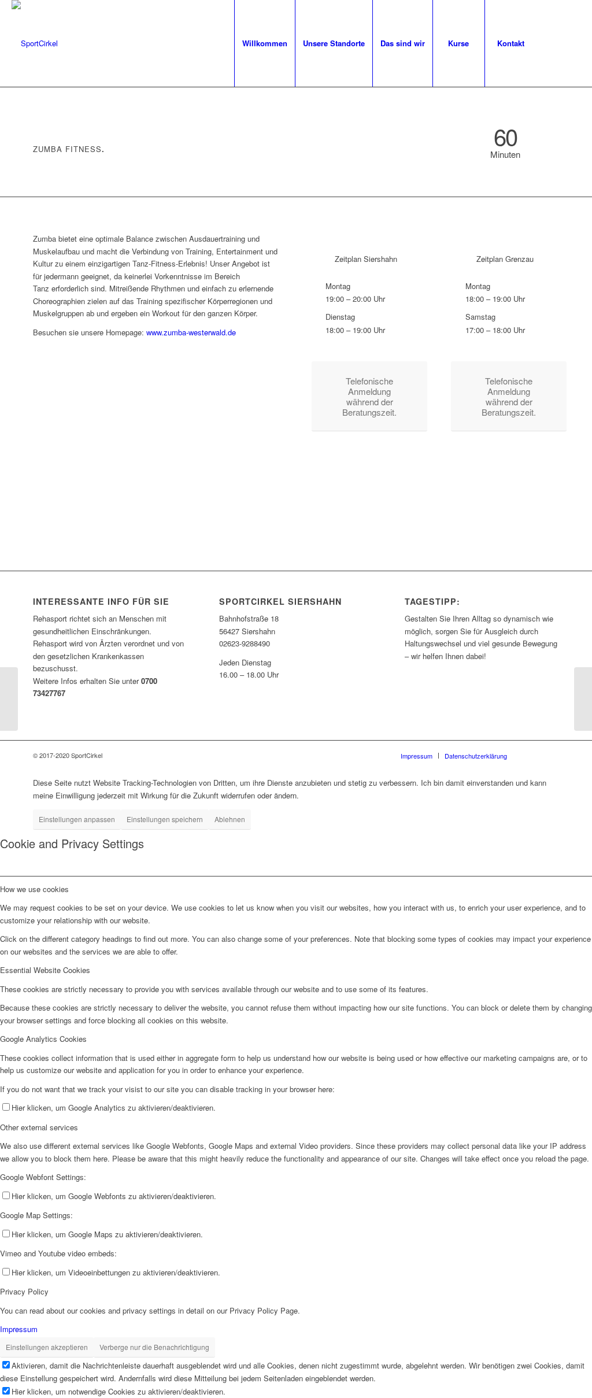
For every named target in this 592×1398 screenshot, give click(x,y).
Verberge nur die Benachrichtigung (154, 1347)
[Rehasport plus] (9, 699)
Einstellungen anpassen (77, 819)
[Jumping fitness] (583, 699)
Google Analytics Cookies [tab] (43, 1038)
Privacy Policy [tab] (24, 1291)
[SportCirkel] (35, 43)
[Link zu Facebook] (554, 42)
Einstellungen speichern (165, 819)
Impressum (19, 1328)
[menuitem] (264, 43)
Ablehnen (229, 819)
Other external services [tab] (39, 1127)
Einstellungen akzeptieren (47, 1347)
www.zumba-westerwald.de (191, 332)
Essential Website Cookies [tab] (45, 969)
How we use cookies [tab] (34, 888)
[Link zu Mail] (571, 42)
